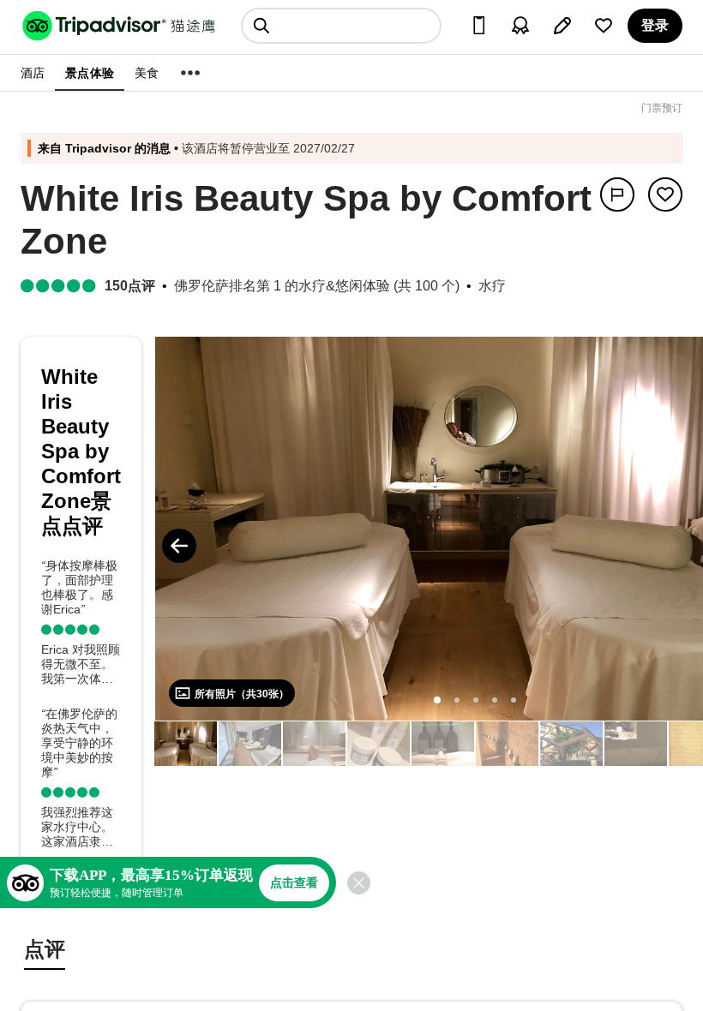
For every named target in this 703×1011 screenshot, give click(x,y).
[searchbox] (341, 25)
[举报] (617, 194)
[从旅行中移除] (665, 194)
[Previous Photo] (179, 546)
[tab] (45, 951)
